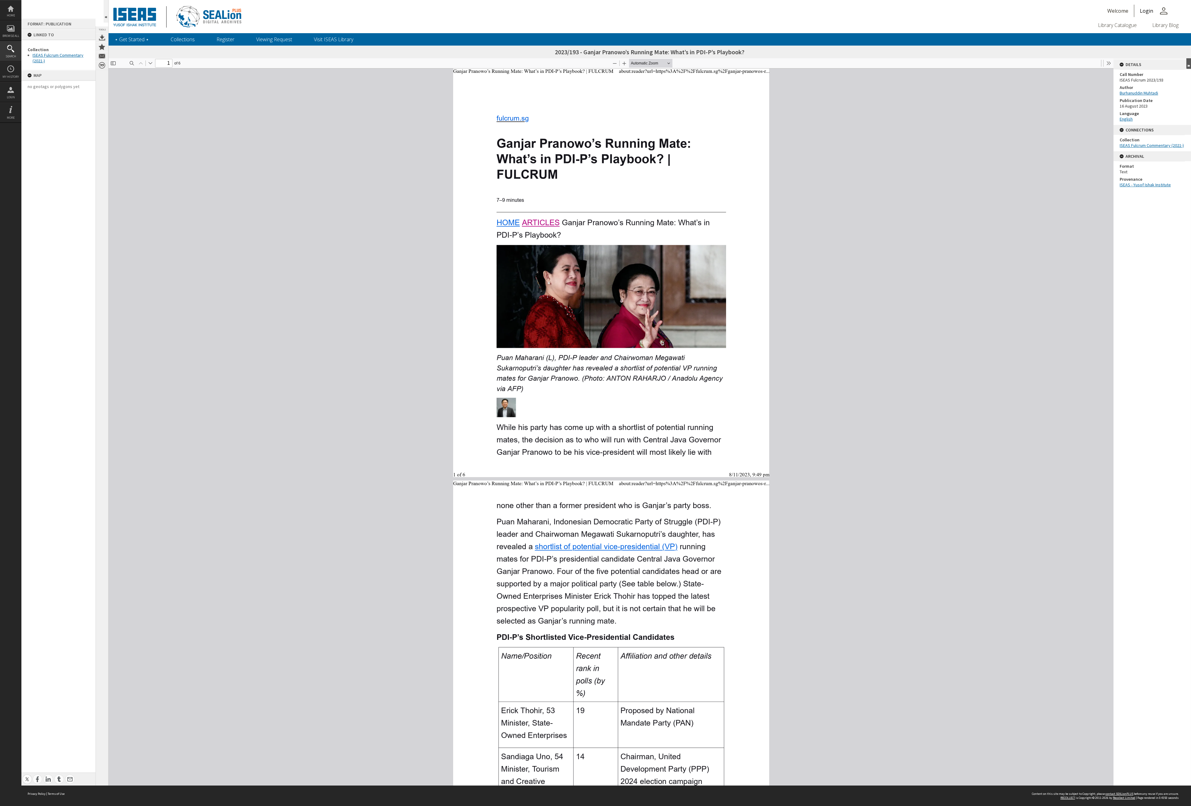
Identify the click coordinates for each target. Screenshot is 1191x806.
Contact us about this (102, 56)
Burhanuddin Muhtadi (1139, 93)
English (1126, 119)
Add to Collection (102, 46)
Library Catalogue (1117, 25)
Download (102, 37)
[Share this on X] (27, 776)
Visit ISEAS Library (333, 39)
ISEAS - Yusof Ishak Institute (1145, 185)
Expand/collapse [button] (1188, 63)
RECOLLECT (1067, 798)
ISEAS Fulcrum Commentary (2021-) (1152, 145)
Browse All (10, 36)
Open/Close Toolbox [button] (106, 11)
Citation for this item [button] (102, 65)
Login (11, 97)
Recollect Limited (1124, 798)
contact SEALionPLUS (1119, 794)
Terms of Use (56, 794)
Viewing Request (274, 39)
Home (11, 15)
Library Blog (1165, 25)
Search (11, 56)
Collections (183, 39)
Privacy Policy (37, 794)
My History (10, 77)
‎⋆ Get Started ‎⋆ (132, 39)
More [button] (11, 118)
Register (225, 39)
